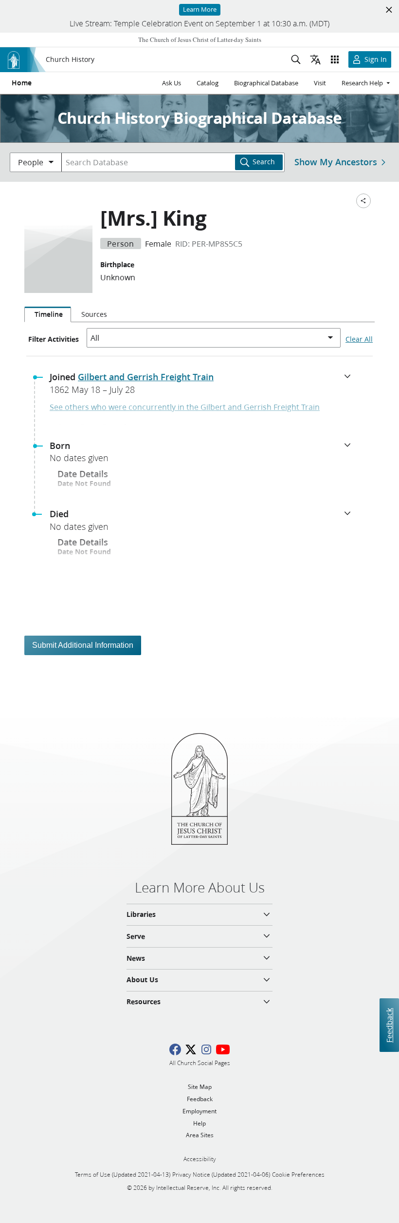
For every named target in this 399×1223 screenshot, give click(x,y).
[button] (203, 386)
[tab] (47, 314)
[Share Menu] (363, 201)
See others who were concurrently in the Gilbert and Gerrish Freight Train (185, 406)
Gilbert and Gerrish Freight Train (146, 376)
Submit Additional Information (82, 645)
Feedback (389, 1025)
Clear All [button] (359, 339)
